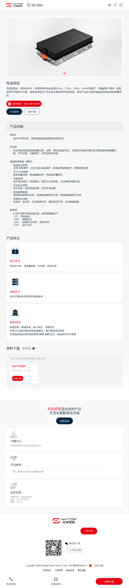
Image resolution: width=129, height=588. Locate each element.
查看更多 (26, 348)
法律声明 (59, 570)
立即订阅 (89, 531)
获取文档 (18, 378)
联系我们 (47, 570)
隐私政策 (70, 570)
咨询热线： (26, 103)
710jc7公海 (98, 565)
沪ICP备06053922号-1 (77, 565)
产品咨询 (14, 111)
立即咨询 (64, 421)
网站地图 (82, 570)
